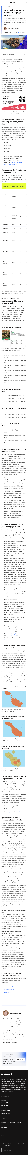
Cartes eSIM (4, 1103)
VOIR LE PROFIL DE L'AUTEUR (10, 1042)
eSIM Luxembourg (9, 989)
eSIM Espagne (9, 812)
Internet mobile (5, 1110)
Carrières (4, 1127)
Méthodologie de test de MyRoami (11, 1122)
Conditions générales (21, 1144)
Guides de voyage (6, 1113)
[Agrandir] (24, 96)
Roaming (3, 1108)
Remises (3, 1100)
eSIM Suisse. (18, 812)
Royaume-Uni (8, 640)
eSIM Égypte (7, 992)
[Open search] (26, 2)
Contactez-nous (6, 1130)
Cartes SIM (4, 1105)
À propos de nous (6, 1125)
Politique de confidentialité (7, 1149)
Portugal (13, 634)
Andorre (15, 638)
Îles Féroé (14, 636)
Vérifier (19, 1059)
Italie (6, 634)
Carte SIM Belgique (9, 986)
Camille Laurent (14, 28)
